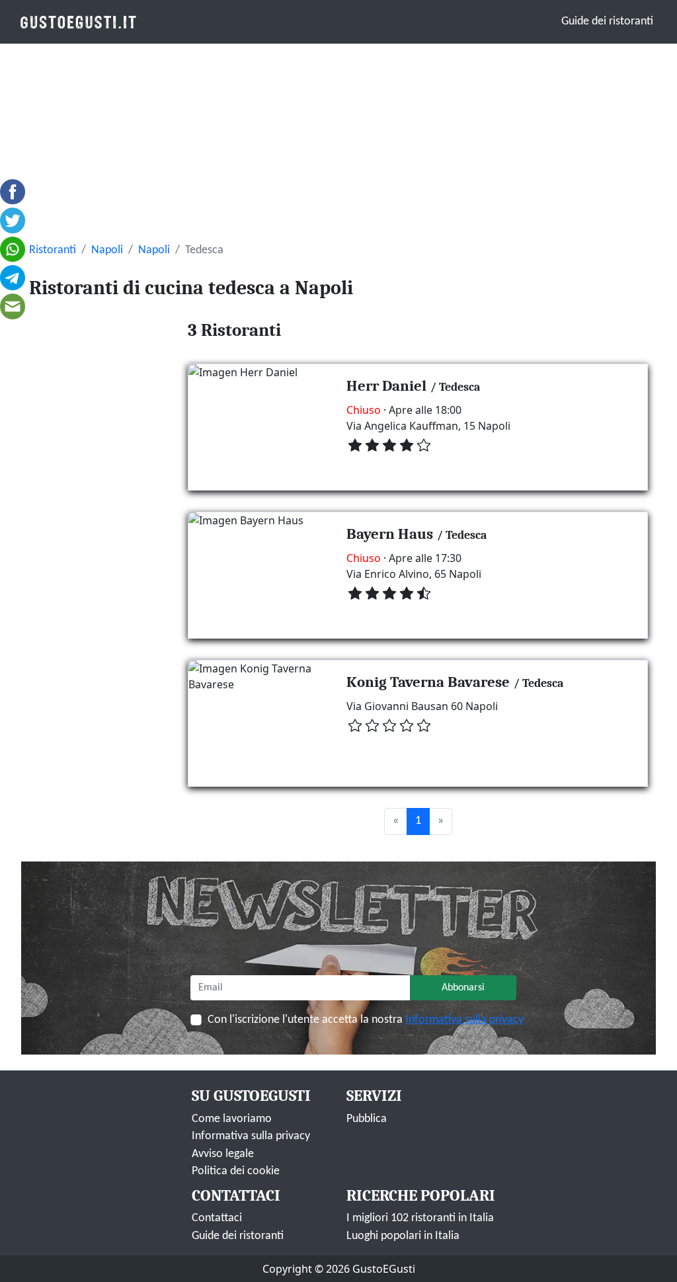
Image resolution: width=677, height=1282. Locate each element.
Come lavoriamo (232, 1119)
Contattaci (217, 1218)
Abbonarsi (463, 987)
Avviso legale (223, 1154)
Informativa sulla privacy (464, 1019)
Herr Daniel (386, 386)
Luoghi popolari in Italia (402, 1236)
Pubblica (366, 1119)
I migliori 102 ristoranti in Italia (420, 1218)
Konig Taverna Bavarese (428, 682)
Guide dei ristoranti (607, 21)
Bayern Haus (389, 534)
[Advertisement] (338, 142)
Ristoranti (52, 250)
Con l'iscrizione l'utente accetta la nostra (366, 1019)
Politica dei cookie (236, 1171)
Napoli (107, 250)
